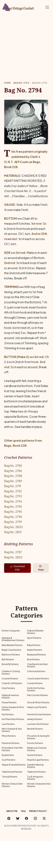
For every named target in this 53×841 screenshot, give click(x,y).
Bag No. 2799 (13, 522)
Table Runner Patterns (12, 771)
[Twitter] (44, 818)
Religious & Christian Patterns (37, 749)
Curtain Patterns (35, 683)
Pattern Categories (11, 630)
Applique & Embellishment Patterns (13, 639)
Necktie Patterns (35, 728)
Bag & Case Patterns (11, 650)
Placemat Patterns (10, 743)
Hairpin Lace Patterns (37, 707)
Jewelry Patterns (34, 719)
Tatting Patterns (9, 776)
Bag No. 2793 (13, 496)
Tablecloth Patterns (36, 771)
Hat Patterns (8, 714)
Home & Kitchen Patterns (39, 714)
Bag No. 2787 (13, 552)
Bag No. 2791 (12, 486)
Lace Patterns (8, 724)
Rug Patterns (8, 755)
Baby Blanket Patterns (12, 645)
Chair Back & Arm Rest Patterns (37, 665)
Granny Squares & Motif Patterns (13, 708)
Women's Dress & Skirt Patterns (12, 784)
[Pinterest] (9, 818)
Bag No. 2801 (13, 532)
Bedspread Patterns (36, 654)
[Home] (18, 6)
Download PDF (19, 568)
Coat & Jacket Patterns (38, 678)
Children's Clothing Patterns (11, 672)
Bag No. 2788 (13, 476)
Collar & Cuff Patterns (12, 683)
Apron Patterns (34, 638)
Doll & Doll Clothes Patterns (36, 689)
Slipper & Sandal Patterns (14, 764)
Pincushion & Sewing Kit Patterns (38, 737)
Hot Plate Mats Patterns (13, 719)
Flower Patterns (9, 702)
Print (41, 569)
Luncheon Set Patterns (38, 724)
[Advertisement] (26, 42)
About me (12, 811)
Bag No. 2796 (13, 511)
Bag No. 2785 (13, 465)
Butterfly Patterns (10, 664)
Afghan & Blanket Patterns (35, 631)
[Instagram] (35, 818)
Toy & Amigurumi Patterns (35, 777)
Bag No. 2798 (13, 516)
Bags (36, 162)
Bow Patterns (33, 659)
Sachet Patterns (34, 755)
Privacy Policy (38, 811)
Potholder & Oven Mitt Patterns (12, 749)
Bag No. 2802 (13, 557)
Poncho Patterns (35, 743)
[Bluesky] (17, 818)
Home (7, 83)
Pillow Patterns (9, 736)
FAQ (23, 811)
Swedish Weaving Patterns (35, 765)
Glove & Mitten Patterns (38, 702)
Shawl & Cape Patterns (38, 760)
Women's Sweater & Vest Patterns (39, 784)
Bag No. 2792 (13, 491)
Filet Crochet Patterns (37, 695)
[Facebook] (26, 818)
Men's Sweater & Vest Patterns (12, 729)
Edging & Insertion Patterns (10, 696)
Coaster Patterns (10, 678)
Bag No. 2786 (13, 471)
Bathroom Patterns (11, 654)
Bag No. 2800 (13, 527)
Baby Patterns (33, 645)
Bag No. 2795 (13, 506)
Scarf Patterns (8, 760)
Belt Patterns (8, 659)
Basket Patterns (34, 650)
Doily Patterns (8, 688)
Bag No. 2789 (13, 481)
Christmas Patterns (36, 671)
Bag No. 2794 (21, 83)
